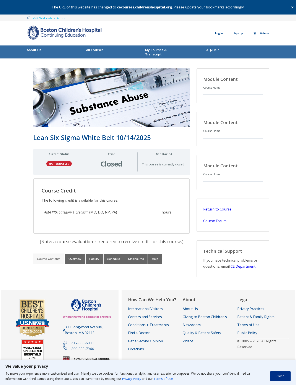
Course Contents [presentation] (48, 258)
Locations (136, 349)
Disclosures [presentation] (136, 258)
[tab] (48, 259)
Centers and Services (145, 316)
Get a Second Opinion (145, 341)
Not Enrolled (59, 163)
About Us (34, 50)
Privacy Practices (250, 308)
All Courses (95, 50)
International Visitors (145, 308)
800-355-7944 (83, 348)
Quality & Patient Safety (202, 332)
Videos (188, 341)
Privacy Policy (131, 379)
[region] (148, 372)
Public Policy (247, 332)
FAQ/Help (212, 50)
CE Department (243, 266)
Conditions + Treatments (148, 324)
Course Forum (214, 220)
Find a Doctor (139, 332)
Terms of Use (163, 379)
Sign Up (238, 33)
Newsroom (192, 324)
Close (280, 376)
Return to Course (217, 209)
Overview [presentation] (74, 258)
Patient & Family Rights (256, 316)
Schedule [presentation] (113, 258)
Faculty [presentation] (94, 258)
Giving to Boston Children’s (205, 316)
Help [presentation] (155, 258)
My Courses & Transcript (156, 52)
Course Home (211, 87)
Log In (219, 33)
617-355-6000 (83, 343)
